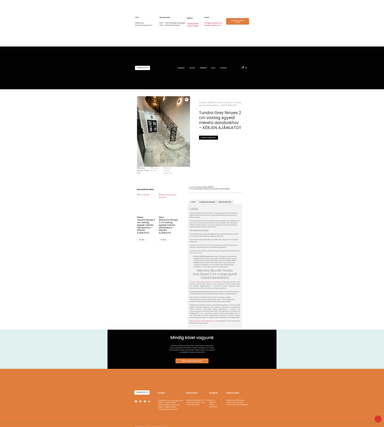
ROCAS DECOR (195, 282)
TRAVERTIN (213, 407)
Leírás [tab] (193, 202)
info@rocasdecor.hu (212, 25)
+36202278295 (192, 24)
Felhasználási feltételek (235, 400)
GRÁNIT (211, 405)
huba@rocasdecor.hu (213, 23)
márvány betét (214, 189)
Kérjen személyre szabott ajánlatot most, (202, 321)
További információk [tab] (207, 202)
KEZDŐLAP (181, 68)
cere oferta (199, 187)
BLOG (213, 68)
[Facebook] (140, 401)
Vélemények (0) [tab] (224, 202)
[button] (186, 99)
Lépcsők (204, 187)
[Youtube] (145, 401)
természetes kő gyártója (213, 282)
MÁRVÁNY (211, 103)
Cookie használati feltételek (237, 405)
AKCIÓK (192, 68)
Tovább (141, 240)
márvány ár (206, 189)
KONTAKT (223, 68)
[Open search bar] (246, 68)
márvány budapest (224, 189)
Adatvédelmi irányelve (235, 402)
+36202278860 (192, 26)
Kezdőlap (202, 103)
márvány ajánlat (198, 189)
